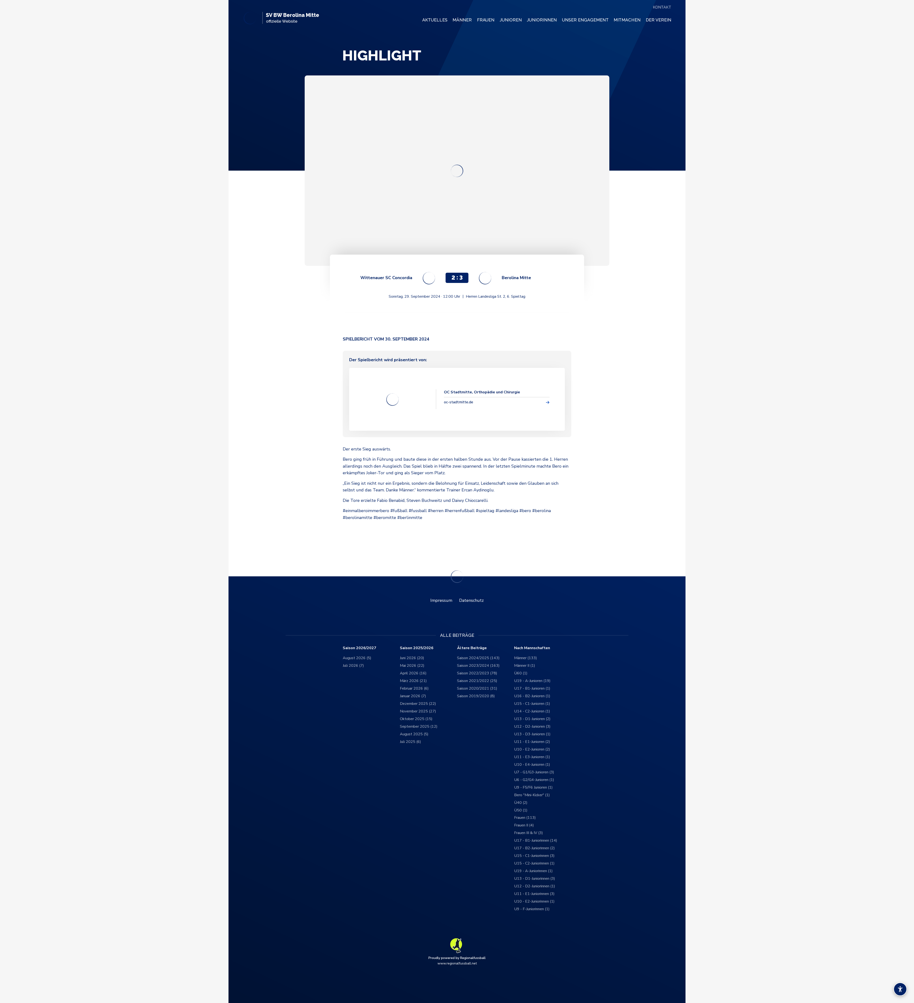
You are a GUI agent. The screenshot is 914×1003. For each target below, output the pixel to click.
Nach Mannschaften (532, 648)
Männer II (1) (524, 665)
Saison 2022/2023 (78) (477, 673)
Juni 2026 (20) (412, 658)
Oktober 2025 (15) (416, 718)
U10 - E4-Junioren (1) (532, 764)
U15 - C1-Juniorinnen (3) (534, 855)
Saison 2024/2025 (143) (478, 658)
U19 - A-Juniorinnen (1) (533, 871)
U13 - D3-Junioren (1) (532, 734)
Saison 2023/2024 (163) (478, 665)
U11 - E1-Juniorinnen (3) (534, 893)
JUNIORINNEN (542, 19)
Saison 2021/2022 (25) (477, 680)
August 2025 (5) (414, 734)
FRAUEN (485, 19)
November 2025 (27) (418, 711)
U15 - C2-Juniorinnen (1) (534, 863)
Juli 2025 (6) (410, 741)
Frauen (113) (525, 817)
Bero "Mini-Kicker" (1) (532, 795)
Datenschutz (471, 600)
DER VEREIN (658, 19)
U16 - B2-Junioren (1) (532, 696)
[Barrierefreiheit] (900, 989)
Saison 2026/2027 (359, 648)
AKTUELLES (434, 19)
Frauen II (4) (524, 825)
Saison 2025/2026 (416, 648)
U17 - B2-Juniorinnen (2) (534, 848)
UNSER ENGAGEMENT (585, 19)
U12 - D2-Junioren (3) (532, 726)
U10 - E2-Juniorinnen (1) (534, 901)
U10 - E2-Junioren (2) (532, 749)
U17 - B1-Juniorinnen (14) (535, 840)
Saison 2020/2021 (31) (477, 688)
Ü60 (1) (520, 673)
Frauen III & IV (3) (528, 832)
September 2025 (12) (418, 726)
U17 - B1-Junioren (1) (532, 688)
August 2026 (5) (357, 658)
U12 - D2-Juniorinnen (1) (534, 886)
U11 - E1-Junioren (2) (532, 741)
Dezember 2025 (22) (418, 703)
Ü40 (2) (520, 802)
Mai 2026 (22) (412, 665)
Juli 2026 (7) (353, 665)
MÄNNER (462, 19)
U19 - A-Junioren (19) (532, 680)
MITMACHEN (627, 19)
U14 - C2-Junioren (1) (532, 711)
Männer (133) (525, 658)
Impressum (441, 600)
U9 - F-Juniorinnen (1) (532, 909)
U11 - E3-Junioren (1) (532, 757)
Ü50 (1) (520, 810)
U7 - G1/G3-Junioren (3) (534, 772)
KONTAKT (662, 7)
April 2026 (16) (413, 673)
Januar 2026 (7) (413, 696)
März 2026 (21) (413, 680)
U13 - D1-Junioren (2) (532, 718)
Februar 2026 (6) (414, 688)
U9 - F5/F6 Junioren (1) (533, 787)
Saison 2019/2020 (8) (476, 696)
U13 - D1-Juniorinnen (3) (534, 878)
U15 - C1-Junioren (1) (532, 703)
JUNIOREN (511, 19)
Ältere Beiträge (472, 648)
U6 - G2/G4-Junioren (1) (534, 779)
